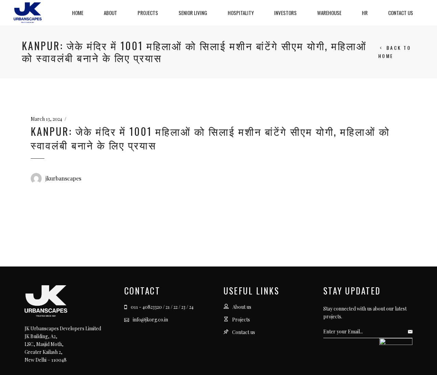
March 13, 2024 (46, 119)
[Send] (412, 331)
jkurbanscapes (63, 178)
